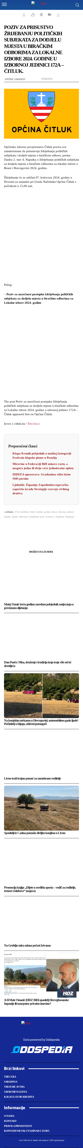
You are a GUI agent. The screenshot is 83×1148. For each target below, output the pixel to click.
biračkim (25, 512)
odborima (23, 516)
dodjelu (39, 512)
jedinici (70, 512)
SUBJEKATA (59, 516)
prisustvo (50, 516)
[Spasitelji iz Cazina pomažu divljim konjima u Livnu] (41, 808)
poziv (42, 516)
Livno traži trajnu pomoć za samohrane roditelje (32, 778)
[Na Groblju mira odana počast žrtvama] (41, 920)
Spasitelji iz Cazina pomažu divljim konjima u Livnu (34, 833)
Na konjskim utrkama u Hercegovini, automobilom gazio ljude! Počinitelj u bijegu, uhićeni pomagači (41, 722)
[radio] (41, 14)
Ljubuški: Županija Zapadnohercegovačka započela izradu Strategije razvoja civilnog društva (40, 489)
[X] (28, 527)
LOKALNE (7, 516)
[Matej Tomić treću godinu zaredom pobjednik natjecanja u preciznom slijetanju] (41, 579)
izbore (54, 512)
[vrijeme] (32, 14)
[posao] (23, 14)
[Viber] (65, 527)
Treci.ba (32, 423)
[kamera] (49, 14)
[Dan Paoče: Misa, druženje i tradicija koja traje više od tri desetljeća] (41, 637)
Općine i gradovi (15, 79)
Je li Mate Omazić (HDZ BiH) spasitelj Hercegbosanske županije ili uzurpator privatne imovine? (36, 1001)
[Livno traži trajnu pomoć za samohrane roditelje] (41, 753)
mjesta (15, 516)
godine (47, 512)
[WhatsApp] (37, 527)
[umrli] (57, 14)
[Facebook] (18, 527)
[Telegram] (55, 527)
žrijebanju (69, 516)
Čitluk (32, 512)
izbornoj (62, 512)
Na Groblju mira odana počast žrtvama (27, 945)
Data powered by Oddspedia (41, 1039)
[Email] (46, 527)
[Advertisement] (41, 234)
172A (17, 512)
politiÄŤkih (34, 516)
